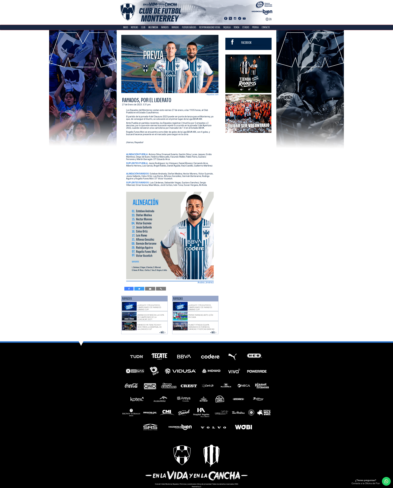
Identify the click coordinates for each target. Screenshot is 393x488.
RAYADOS (165, 27)
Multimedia (153, 27)
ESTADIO (245, 27)
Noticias (134, 27)
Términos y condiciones (188, 484)
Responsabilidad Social (209, 27)
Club (143, 27)
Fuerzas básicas (189, 27)
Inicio (125, 27)
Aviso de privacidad (204, 484)
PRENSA (255, 27)
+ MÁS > (162, 332)
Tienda (236, 27)
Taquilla (227, 27)
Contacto (266, 27)
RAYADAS (175, 27)
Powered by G (196, 487)
